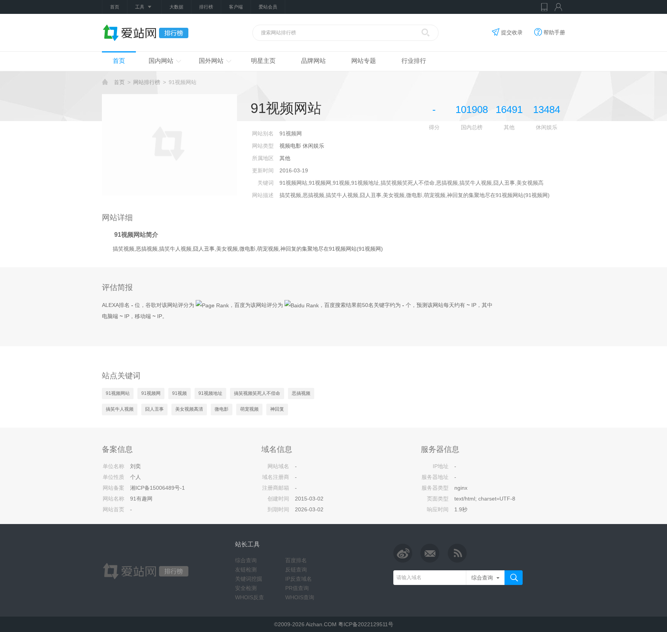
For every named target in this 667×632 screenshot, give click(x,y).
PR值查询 (297, 588)
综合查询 (246, 560)
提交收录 (512, 32)
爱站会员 (268, 7)
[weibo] (403, 553)
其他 (284, 158)
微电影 (222, 409)
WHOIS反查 (249, 597)
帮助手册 (554, 32)
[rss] (457, 553)
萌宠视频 (249, 409)
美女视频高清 (189, 409)
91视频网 (151, 393)
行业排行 (413, 60)
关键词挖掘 (248, 579)
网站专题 (363, 60)
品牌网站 (313, 60)
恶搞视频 (301, 393)
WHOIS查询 (299, 597)
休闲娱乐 (313, 146)
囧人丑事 (154, 409)
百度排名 (296, 560)
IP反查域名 (298, 579)
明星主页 (263, 60)
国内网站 (161, 60)
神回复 (277, 409)
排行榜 (206, 7)
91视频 (179, 393)
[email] (430, 553)
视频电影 (290, 146)
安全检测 (246, 588)
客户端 (236, 7)
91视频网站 (118, 393)
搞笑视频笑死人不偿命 (257, 393)
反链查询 (296, 569)
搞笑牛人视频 (120, 409)
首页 (114, 7)
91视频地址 (210, 393)
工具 (139, 7)
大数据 (176, 7)
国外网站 (211, 60)
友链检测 (246, 569)
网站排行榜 (146, 82)
